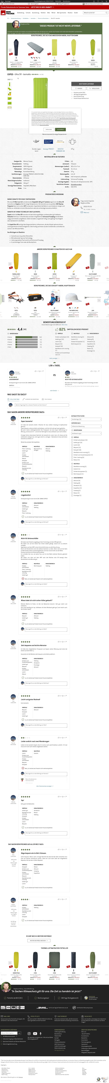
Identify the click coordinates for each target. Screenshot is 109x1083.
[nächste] (99, 50)
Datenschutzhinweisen (44, 125)
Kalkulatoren (5, 1069)
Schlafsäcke (25, 18)
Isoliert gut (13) (59, 339)
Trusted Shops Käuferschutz (81, 98)
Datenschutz (60, 1044)
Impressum (84, 1044)
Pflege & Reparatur (6, 1073)
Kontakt (56, 1038)
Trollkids (84, 1074)
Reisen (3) (90, 348)
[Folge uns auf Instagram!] (30, 1034)
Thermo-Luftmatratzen (43, 18)
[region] (55, 121)
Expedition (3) (91, 344)
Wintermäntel (31, 1072)
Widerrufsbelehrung (59, 1048)
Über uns (83, 1032)
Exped (10, 74)
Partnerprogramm (86, 1042)
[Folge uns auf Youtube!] (36, 1034)
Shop (2, 1)
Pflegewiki (84, 1052)
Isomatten (33, 18)
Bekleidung (20, 13)
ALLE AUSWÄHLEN (60, 129)
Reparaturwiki (91, 1052)
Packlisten (4, 1072)
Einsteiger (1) (91, 351)
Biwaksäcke (58, 1073)
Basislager (8, 1)
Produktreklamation (59, 1042)
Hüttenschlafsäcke (59, 1068)
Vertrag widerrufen (59, 1050)
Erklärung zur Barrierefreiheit (89, 1048)
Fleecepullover (31, 1074)
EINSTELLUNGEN (49, 129)
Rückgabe (57, 1040)
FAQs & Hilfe (57, 1036)
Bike (48, 13)
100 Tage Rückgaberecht (63, 4)
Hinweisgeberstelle (86, 1046)
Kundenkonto (85, 1036)
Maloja (83, 1070)
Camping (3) (90, 346)
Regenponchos (32, 1070)
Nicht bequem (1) (76, 344)
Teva (83, 1068)
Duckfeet (84, 1069)
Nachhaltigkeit (85, 1050)
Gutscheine (84, 1040)
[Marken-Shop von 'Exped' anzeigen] (10, 79)
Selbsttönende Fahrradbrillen (62, 1074)
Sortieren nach (76, 423)
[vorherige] (10, 50)
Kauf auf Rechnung (79, 96)
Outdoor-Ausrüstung (16, 18)
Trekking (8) (90, 339)
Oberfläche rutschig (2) (77, 337)
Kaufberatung (5, 1070)
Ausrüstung (35, 13)
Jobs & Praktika (85, 1034)
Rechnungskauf (34, 4)
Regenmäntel (31, 1069)
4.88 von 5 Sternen (94, 4)
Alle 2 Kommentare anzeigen (44, 786)
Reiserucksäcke (59, 1069)
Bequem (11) (58, 344)
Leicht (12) (58, 341)
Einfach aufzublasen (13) (62, 337)
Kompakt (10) (59, 346)
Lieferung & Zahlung (59, 1032)
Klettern (43, 13)
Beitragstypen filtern (77, 416)
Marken (70, 13)
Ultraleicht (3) (91, 341)
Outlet (76, 13)
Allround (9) (90, 337)
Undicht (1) (74, 339)
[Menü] (108, 1078)
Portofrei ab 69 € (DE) (9, 4)
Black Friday (4, 1074)
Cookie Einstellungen (60, 1046)
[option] (41, 101)
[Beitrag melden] (43, 371)
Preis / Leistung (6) (79, 457)
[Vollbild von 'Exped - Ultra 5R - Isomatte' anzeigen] (18, 78)
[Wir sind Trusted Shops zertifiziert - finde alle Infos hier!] (86, 998)
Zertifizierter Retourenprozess (85, 1008)
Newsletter (84, 1038)
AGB (55, 1044)
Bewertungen (77, 430)
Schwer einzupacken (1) (78, 341)
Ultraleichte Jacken (33, 1073)
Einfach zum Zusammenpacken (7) (62, 354)
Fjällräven (84, 1073)
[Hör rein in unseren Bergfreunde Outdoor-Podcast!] (42, 1034)
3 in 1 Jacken (31, 1068)
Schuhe (28, 13)
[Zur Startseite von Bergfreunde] (8, 12)
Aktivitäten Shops (6, 1068)
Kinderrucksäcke (59, 1072)
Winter (53, 13)
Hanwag (84, 1072)
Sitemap (21, 1077)
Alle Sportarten (61, 13)
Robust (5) (77, 460)
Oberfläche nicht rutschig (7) (62, 349)
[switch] (104, 1081)
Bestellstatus (58, 1034)
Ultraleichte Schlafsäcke (61, 1070)
